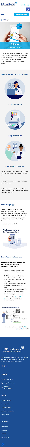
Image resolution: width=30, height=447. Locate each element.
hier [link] (5, 224)
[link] (28, 9)
